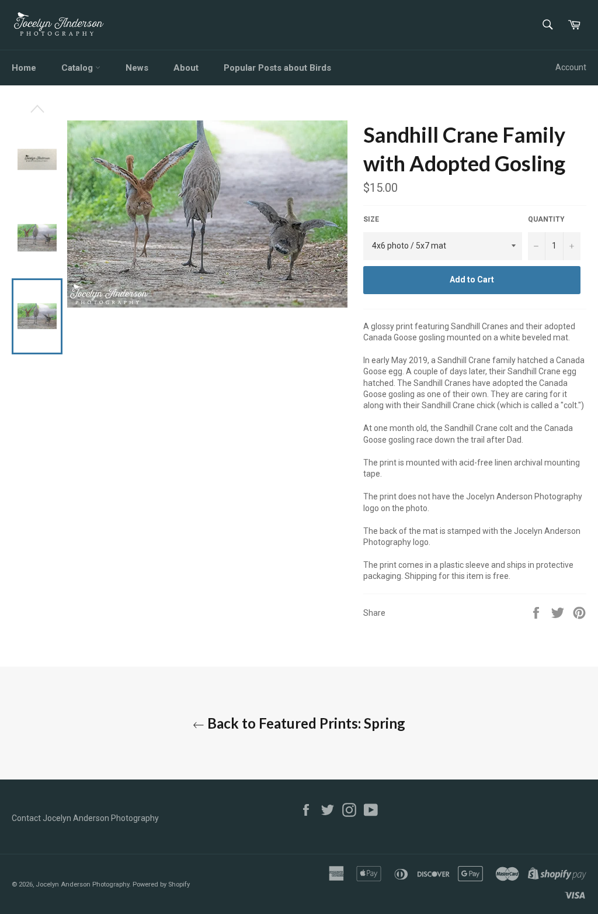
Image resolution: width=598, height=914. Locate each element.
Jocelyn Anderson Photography (82, 884)
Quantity (546, 219)
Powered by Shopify (161, 884)
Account (570, 67)
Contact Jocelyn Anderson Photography (85, 818)
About (186, 68)
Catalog (78, 68)
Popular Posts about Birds (277, 68)
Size (371, 219)
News (137, 68)
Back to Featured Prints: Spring (304, 723)
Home (24, 68)
